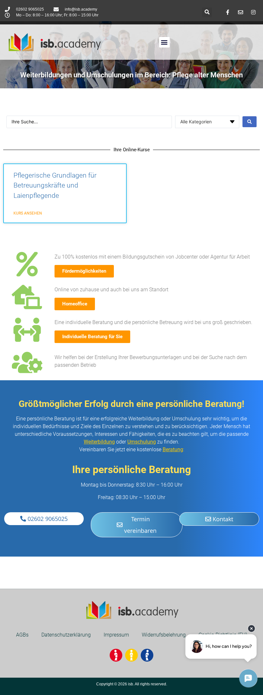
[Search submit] (249, 121)
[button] (207, 12)
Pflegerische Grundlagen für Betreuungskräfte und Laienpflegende (55, 185)
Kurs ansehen (27, 213)
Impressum (116, 635)
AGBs (22, 635)
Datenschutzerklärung (66, 635)
